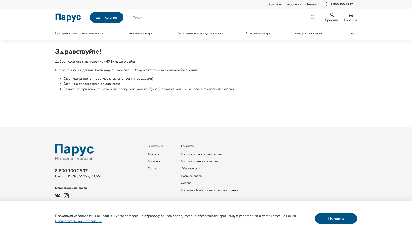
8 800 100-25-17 (71, 171)
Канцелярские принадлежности (79, 33)
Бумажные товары (140, 33)
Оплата (311, 4)
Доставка (294, 4)
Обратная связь (191, 168)
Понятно (336, 218)
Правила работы (192, 176)
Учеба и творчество (308, 33)
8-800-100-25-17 (342, 4)
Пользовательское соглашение (202, 154)
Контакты (275, 4)
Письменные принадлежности (200, 33)
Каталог (110, 17)
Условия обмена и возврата (199, 161)
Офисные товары (258, 33)
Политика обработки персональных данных (210, 190)
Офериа (186, 183)
